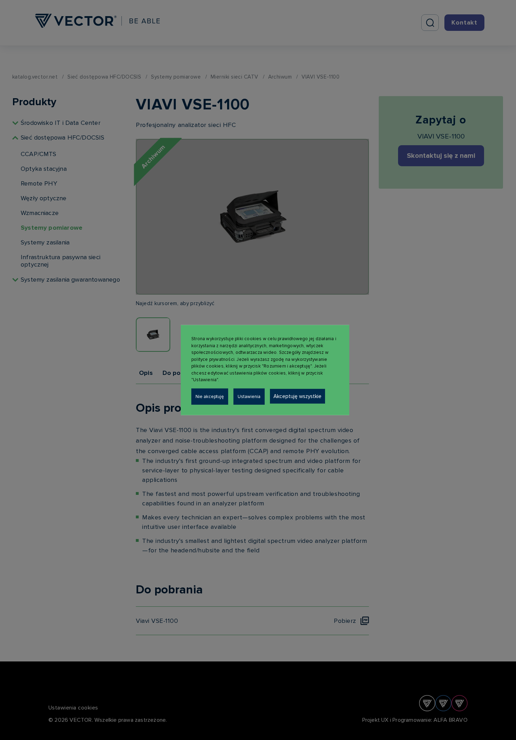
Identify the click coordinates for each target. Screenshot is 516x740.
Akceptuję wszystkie (297, 396)
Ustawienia (249, 396)
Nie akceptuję (210, 396)
